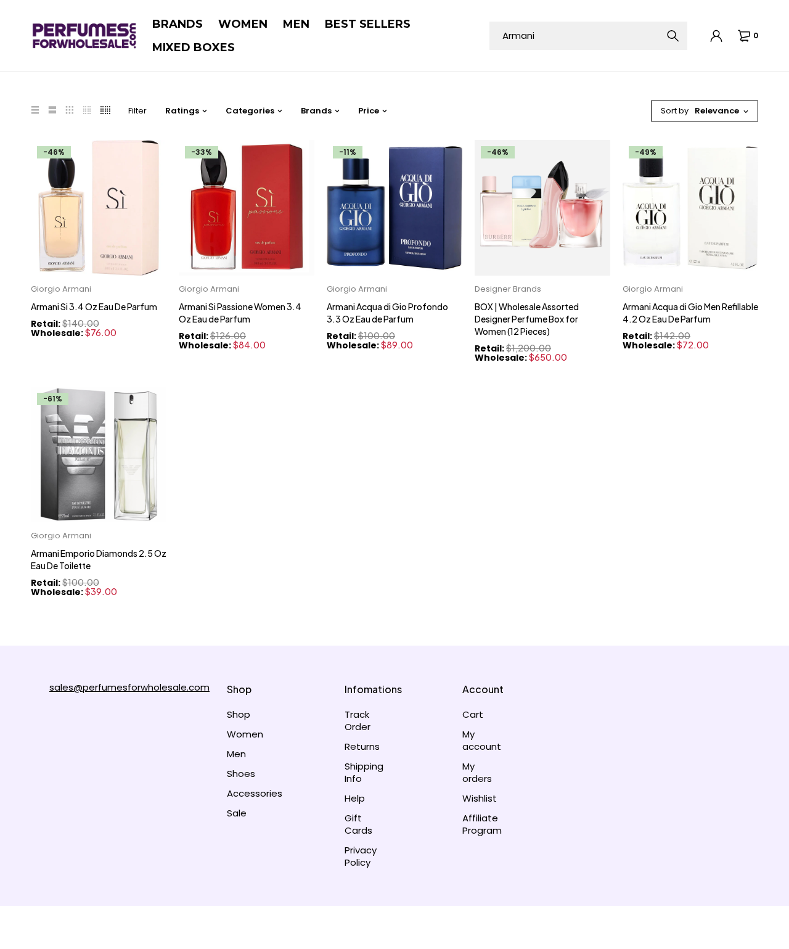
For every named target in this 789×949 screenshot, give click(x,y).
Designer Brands (508, 289)
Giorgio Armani (61, 289)
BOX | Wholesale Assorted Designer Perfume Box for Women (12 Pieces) (527, 319)
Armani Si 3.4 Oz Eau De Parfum (94, 306)
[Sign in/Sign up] (716, 36)
